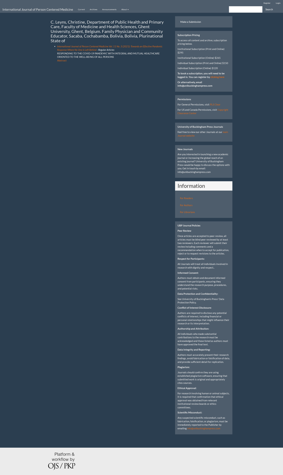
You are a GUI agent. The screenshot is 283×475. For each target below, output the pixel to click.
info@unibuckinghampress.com (203, 428)
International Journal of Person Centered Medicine (37, 9)
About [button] (124, 9)
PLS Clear (215, 104)
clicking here (217, 76)
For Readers (186, 198)
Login (278, 3)
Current (81, 9)
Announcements (109, 9)
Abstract (62, 60)
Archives (93, 9)
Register (267, 3)
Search (269, 9)
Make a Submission (190, 21)
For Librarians (187, 212)
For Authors (186, 205)
